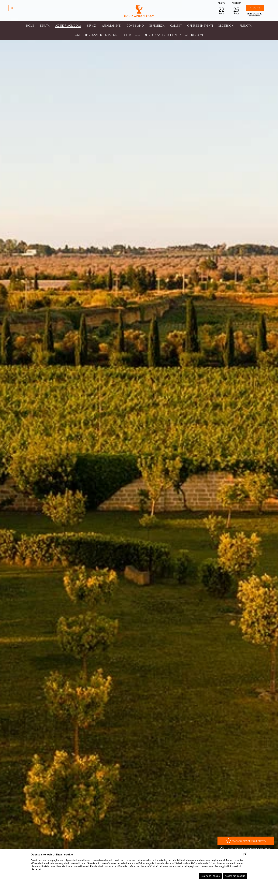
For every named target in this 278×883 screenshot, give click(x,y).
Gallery (176, 25)
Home (30, 25)
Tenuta (45, 25)
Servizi (91, 25)
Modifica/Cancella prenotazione (254, 15)
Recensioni (226, 25)
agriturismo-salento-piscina (96, 35)
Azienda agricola (68, 25)
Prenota (246, 25)
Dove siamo (135, 25)
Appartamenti (111, 25)
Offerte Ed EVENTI (200, 25)
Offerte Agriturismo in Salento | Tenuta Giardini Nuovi (163, 35)
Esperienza (157, 25)
